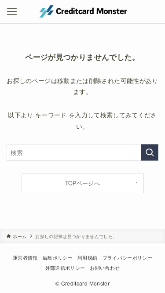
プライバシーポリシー (127, 257)
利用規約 (87, 257)
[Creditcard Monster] (82, 11)
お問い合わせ (105, 267)
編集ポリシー (58, 257)
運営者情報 (25, 257)
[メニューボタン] (11, 11)
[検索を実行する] (149, 152)
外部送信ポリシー (65, 267)
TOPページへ (82, 183)
